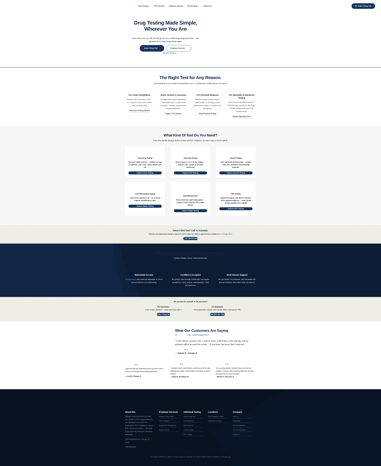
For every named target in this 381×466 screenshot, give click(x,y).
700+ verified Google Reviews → (199, 335)
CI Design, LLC (225, 457)
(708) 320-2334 (130, 447)
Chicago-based (130, 279)
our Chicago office (225, 234)
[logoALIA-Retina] (13, 2)
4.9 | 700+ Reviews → (170, 53)
